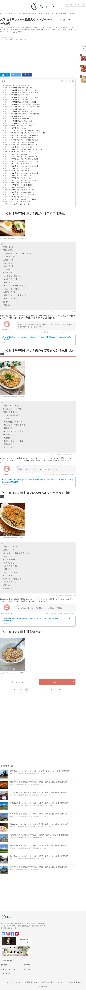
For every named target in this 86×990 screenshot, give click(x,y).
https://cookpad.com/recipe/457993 (14, 673)
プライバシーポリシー (59, 982)
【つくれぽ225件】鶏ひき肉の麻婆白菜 (17, 171)
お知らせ (37, 982)
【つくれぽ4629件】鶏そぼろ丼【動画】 (17, 95)
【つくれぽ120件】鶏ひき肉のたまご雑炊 (17, 201)
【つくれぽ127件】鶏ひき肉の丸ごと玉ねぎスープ (20, 194)
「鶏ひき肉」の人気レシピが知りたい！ (17, 85)
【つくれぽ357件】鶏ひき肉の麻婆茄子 (17, 154)
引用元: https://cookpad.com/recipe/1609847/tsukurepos (60, 474)
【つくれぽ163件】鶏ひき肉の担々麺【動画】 (19, 185)
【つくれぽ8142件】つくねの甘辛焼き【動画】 (19, 88)
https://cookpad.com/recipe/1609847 (14, 397)
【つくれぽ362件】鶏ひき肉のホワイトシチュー (19, 152)
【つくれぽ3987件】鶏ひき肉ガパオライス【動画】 (21, 102)
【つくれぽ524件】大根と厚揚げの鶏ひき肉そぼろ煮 (21, 145)
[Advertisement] (38, 56)
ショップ (27, 973)
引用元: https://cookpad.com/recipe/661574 (63, 595)
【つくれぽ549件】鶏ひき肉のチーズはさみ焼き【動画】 (22, 140)
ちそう (2, 13)
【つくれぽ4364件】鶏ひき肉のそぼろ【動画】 (19, 99)
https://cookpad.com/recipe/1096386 (14, 238)
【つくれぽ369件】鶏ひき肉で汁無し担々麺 (18, 147)
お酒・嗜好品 (6, 973)
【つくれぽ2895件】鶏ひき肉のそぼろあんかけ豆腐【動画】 (23, 104)
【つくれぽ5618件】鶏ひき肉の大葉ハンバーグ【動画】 (22, 90)
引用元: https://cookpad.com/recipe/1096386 (63, 312)
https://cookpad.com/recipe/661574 (14, 538)
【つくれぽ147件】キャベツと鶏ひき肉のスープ (19, 187)
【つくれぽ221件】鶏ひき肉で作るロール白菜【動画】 (21, 173)
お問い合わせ (46, 982)
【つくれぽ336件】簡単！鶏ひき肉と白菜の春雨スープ (21, 156)
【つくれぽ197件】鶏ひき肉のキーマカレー (18, 175)
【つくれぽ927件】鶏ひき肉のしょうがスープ (19, 128)
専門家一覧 (72, 982)
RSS (79, 982)
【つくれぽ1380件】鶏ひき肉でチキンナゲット (19, 123)
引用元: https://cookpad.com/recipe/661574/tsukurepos (60, 613)
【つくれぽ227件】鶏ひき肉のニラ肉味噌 (17, 168)
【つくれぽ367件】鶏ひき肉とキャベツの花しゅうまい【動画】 (24, 149)
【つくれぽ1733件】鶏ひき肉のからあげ (17, 118)
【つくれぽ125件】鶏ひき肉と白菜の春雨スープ (19, 192)
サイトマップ (9, 982)
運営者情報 (28, 982)
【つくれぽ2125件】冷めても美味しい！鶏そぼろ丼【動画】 (23, 114)
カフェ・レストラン (8, 969)
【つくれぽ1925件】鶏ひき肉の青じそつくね (18, 116)
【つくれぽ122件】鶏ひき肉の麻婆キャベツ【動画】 (21, 199)
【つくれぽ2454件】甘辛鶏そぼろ (15, 109)
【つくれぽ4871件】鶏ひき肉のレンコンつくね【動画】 (22, 92)
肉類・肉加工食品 (20, 13)
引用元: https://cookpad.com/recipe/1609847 (63, 454)
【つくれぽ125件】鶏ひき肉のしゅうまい (17, 197)
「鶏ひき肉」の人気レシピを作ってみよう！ (18, 204)
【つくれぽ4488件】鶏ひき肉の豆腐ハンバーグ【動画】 (22, 97)
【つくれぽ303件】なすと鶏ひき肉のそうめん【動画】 (21, 159)
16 (60, 689)
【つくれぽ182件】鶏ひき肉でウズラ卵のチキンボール (21, 180)
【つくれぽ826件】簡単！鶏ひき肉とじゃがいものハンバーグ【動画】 (26, 133)
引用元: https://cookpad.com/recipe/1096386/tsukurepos (60, 332)
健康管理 (27, 965)
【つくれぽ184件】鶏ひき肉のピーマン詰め (18, 178)
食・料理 (9, 13)
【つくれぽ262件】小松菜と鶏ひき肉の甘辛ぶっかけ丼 (21, 161)
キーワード (19, 982)
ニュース (27, 969)
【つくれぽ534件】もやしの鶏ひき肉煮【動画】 (19, 142)
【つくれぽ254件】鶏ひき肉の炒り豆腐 (17, 163)
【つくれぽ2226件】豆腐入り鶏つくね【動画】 (19, 111)
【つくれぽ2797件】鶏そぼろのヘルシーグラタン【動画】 (23, 106)
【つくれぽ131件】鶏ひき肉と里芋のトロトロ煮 (19, 190)
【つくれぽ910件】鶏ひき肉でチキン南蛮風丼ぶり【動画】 (23, 130)
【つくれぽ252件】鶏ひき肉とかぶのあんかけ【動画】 (21, 166)
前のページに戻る (18, 682)
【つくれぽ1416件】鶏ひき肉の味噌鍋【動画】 (19, 121)
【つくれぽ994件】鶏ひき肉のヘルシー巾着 (18, 126)
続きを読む (57, 682)
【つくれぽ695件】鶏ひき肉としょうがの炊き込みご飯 (21, 135)
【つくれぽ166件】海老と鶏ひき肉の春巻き (18, 182)
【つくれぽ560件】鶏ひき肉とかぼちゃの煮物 (19, 137)
